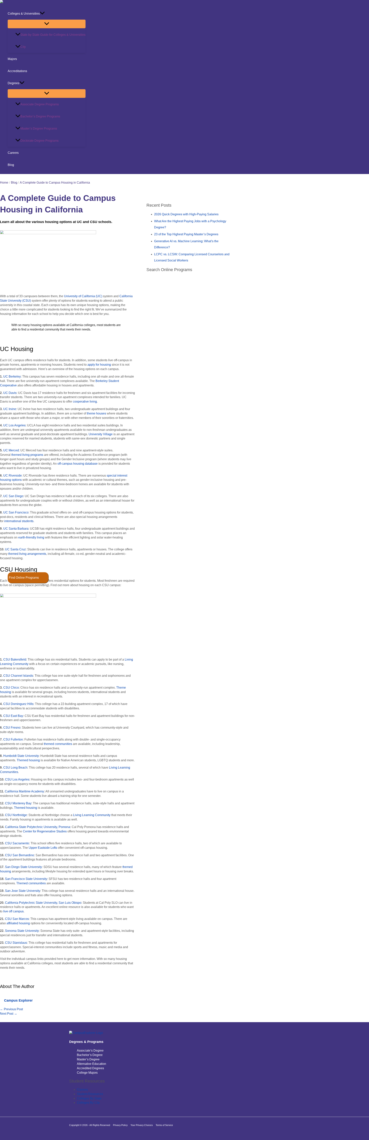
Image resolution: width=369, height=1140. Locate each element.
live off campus (13, 911)
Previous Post (11, 1009)
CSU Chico (11, 687)
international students (18, 521)
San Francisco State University (26, 878)
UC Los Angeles (14, 425)
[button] (42, 13)
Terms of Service (164, 1125)
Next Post (8, 1013)
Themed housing (28, 760)
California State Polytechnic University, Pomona (37, 827)
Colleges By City (88, 1102)
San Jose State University (22, 890)
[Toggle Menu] (47, 24)
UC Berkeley (12, 376)
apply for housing (99, 364)
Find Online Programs (24, 577)
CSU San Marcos (17, 918)
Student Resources (90, 1094)
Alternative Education (91, 1063)
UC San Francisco (15, 512)
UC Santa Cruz (15, 549)
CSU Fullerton (13, 739)
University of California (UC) (83, 296)
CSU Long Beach (15, 767)
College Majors (87, 1072)
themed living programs (27, 454)
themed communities (58, 744)
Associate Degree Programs (39, 104)
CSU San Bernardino (19, 855)
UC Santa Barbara (15, 528)
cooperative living (85, 401)
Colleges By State (89, 1098)
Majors (12, 59)
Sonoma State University (22, 930)
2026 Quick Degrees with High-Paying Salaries (186, 214)
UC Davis (10, 392)
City (23, 46)
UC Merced (11, 450)
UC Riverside (12, 475)
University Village (101, 434)
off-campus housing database (77, 463)
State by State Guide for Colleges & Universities (53, 34)
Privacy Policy (120, 1125)
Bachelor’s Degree (90, 1055)
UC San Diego (13, 496)
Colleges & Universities (24, 13)
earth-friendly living (31, 537)
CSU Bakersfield (14, 659)
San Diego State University (23, 867)
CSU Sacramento (17, 843)
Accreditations (17, 71)
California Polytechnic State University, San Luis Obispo (43, 902)
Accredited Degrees (90, 1068)
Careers (13, 152)
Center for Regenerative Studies (45, 831)
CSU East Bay (13, 715)
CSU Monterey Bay (18, 803)
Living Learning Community (92, 815)
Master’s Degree (88, 1059)
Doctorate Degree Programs (39, 140)
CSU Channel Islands (18, 675)
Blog (11, 164)
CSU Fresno (11, 727)
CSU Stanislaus (16, 942)
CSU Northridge (16, 815)
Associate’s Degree (90, 1050)
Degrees (13, 83)
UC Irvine (9, 409)
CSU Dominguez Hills (18, 704)
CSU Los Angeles (17, 779)
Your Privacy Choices (141, 1125)
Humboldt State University (21, 755)
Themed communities (31, 883)
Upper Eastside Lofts (43, 847)
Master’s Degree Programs (38, 128)
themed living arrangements (27, 553)
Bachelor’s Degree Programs (40, 116)
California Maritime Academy (24, 791)
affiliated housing (18, 923)
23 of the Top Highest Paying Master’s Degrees (186, 234)
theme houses (96, 413)
